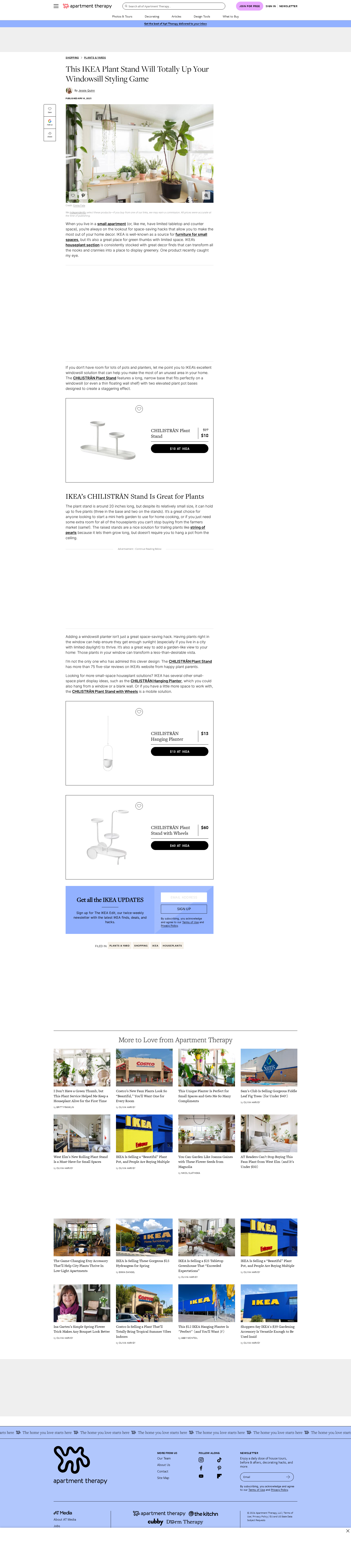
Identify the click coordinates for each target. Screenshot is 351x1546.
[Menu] (56, 6)
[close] (348, 1531)
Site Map (163, 1477)
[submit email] (288, 1476)
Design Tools (202, 16)
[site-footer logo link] (63, 1513)
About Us (163, 1464)
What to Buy (231, 16)
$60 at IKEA (180, 845)
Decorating (152, 16)
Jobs (57, 1525)
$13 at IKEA (180, 751)
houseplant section (83, 245)
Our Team (164, 1458)
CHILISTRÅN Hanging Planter (156, 681)
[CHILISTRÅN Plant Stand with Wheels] (108, 837)
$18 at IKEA (180, 448)
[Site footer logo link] (103, 1463)
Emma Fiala (79, 205)
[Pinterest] (219, 1468)
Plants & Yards (95, 57)
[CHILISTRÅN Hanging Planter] (108, 743)
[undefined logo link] (87, 6)
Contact (162, 1471)
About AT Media (65, 1519)
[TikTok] (219, 1459)
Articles (176, 16)
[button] (206, 195)
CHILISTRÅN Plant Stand (94, 378)
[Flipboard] (219, 1476)
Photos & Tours (122, 16)
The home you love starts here (78, 1432)
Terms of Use (190, 922)
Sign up (184, 909)
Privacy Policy (169, 925)
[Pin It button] (83, 195)
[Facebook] (201, 1468)
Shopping (72, 57)
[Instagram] (201, 1459)
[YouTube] (201, 1476)
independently (78, 212)
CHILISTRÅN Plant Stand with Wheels (105, 691)
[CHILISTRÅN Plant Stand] (108, 440)
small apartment (111, 224)
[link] (82, 1095)
